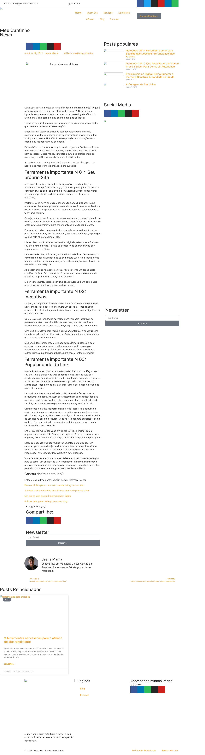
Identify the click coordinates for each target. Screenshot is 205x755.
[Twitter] (147, 3)
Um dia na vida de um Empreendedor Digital (47, 496)
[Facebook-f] (140, 3)
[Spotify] (175, 3)
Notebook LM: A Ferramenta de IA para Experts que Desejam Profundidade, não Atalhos (150, 53)
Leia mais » (9, 664)
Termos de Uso (170, 750)
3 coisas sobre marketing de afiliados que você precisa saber (57, 490)
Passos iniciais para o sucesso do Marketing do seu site (53, 485)
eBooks (90, 19)
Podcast (114, 19)
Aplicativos (124, 12)
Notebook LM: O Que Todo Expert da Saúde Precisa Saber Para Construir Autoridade (152, 65)
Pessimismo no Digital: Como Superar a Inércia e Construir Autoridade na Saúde (150, 75)
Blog (102, 19)
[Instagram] (154, 3)
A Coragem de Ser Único (141, 84)
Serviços (108, 12)
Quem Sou (92, 12)
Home (78, 12)
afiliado (68, 53)
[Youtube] (161, 3)
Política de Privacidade (144, 750)
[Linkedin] (168, 3)
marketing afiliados (83, 53)
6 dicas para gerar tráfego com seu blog (45, 501)
